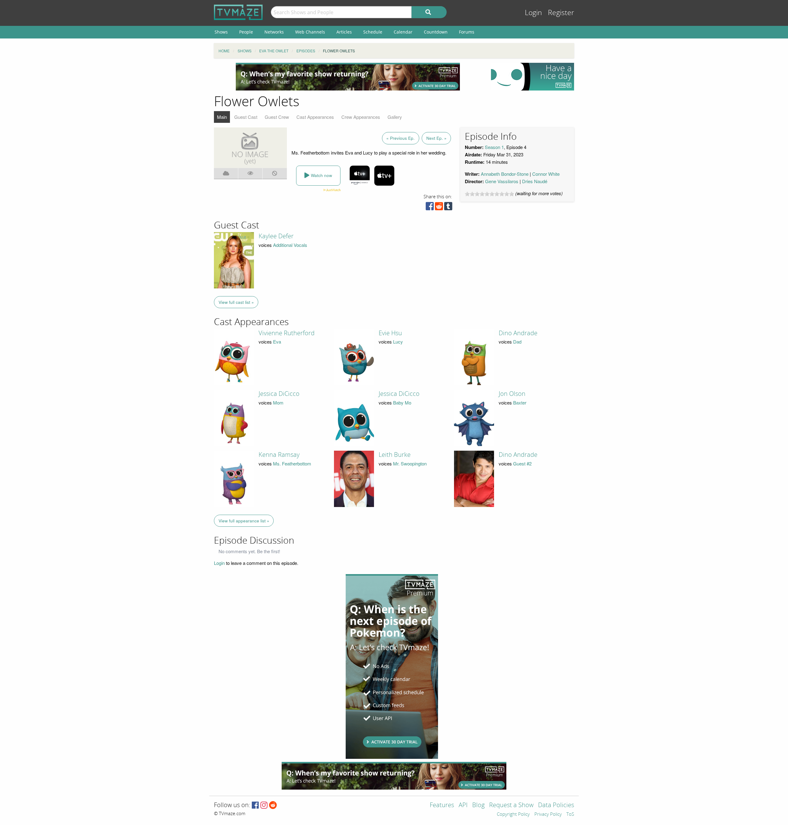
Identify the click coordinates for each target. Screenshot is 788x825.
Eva (277, 341)
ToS (570, 814)
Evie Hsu (390, 333)
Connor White (546, 174)
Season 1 (494, 147)
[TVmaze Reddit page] (273, 805)
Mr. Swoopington (410, 463)
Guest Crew (277, 117)
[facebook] (430, 207)
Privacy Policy (548, 814)
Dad (517, 341)
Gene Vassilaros (501, 181)
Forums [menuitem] (466, 32)
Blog (478, 805)
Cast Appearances (315, 117)
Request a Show (511, 805)
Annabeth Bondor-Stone (505, 174)
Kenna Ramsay (279, 454)
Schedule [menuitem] (372, 32)
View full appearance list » (244, 521)
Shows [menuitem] (221, 32)
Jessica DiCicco (279, 393)
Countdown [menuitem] (436, 32)
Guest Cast (245, 117)
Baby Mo (402, 402)
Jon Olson (512, 393)
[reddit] (439, 207)
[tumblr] (448, 207)
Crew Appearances (360, 117)
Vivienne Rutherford (287, 333)
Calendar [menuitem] (403, 32)
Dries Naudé (534, 181)
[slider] (489, 193)
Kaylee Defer (276, 236)
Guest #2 (522, 463)
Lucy (398, 341)
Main (222, 117)
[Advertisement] (348, 77)
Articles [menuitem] (344, 32)
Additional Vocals (290, 245)
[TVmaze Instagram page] (263, 805)
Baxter (519, 402)
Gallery (395, 117)
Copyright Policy (513, 814)
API (463, 805)
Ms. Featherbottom (292, 463)
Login (533, 13)
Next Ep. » (436, 138)
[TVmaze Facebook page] (255, 805)
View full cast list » (236, 302)
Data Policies (556, 805)
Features (442, 805)
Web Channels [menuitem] (310, 32)
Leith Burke (395, 454)
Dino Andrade (518, 333)
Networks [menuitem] (274, 32)
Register (561, 13)
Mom (278, 402)
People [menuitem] (246, 32)
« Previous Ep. (400, 138)
